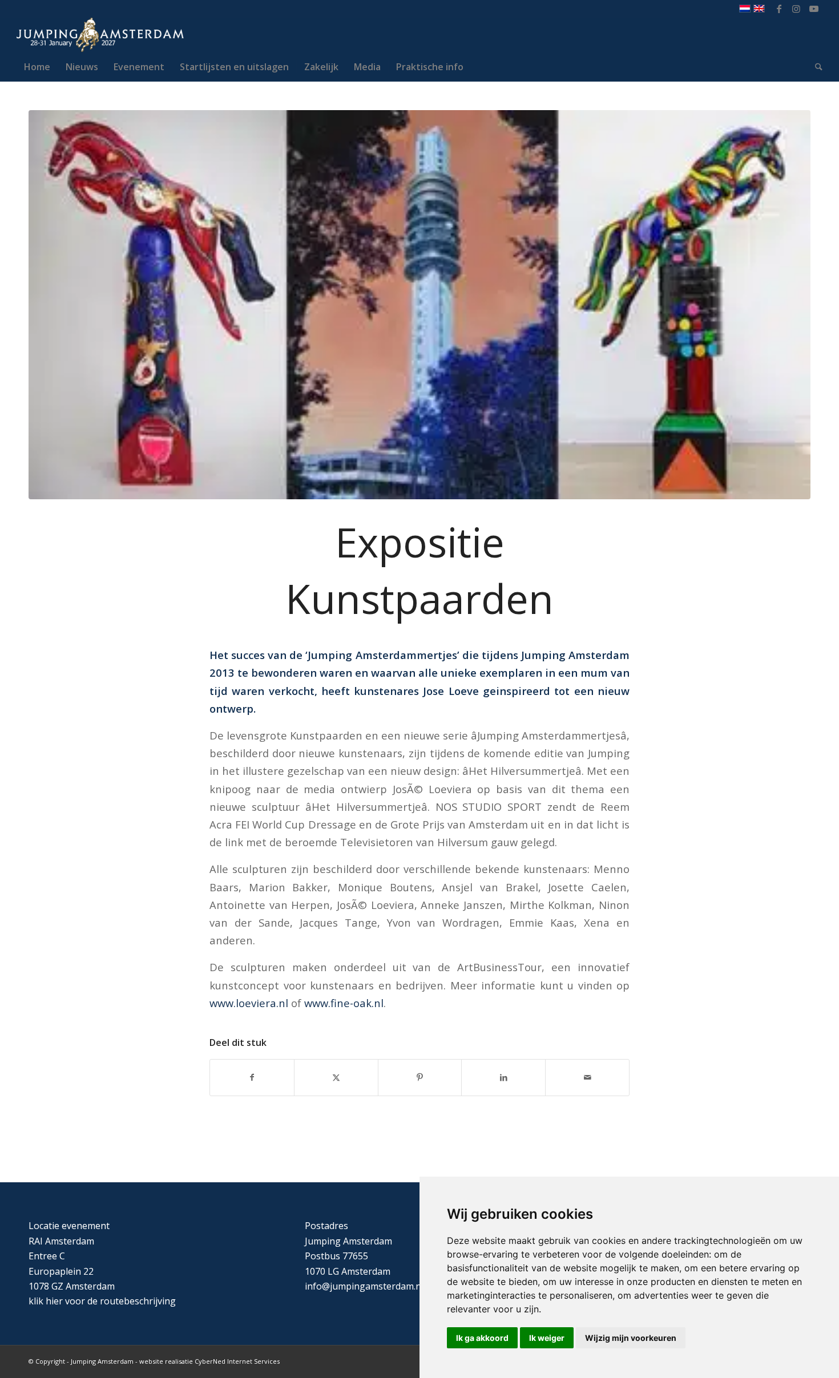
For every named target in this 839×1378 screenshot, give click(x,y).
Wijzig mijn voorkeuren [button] (630, 1338)
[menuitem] (37, 66)
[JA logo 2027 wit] (100, 35)
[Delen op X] (336, 1077)
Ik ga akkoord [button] (482, 1338)
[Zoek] (815, 66)
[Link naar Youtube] (813, 8)
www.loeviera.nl (248, 1003)
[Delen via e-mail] (587, 1077)
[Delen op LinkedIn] (503, 1077)
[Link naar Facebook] (779, 8)
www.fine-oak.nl (344, 1003)
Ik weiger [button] (546, 1338)
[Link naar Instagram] (796, 8)
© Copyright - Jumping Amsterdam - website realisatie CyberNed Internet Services (154, 1361)
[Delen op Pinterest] (420, 1077)
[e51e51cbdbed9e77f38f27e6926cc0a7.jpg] (419, 304)
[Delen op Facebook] (252, 1077)
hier (54, 1301)
